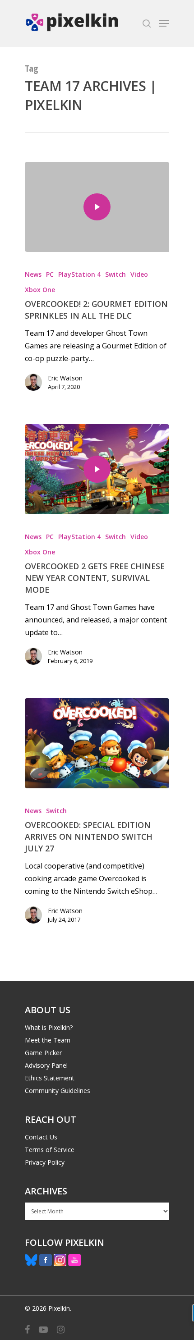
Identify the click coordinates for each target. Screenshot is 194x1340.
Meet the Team (47, 1040)
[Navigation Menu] (164, 23)
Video (139, 274)
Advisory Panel (46, 1065)
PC (50, 274)
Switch (115, 274)
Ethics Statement (49, 1078)
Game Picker (43, 1052)
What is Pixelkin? (49, 1027)
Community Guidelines (57, 1090)
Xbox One (40, 289)
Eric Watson (65, 378)
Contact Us (41, 1137)
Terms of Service (49, 1149)
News (33, 274)
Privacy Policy (45, 1162)
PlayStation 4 (79, 274)
